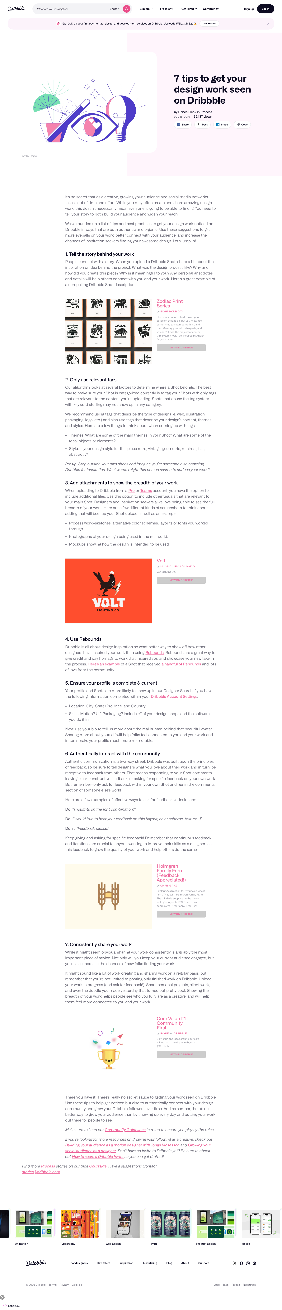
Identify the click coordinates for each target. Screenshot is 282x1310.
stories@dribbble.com (41, 1172)
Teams (146, 490)
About (185, 1263)
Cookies (77, 1284)
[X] (235, 1263)
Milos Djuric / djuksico (177, 566)
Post (205, 124)
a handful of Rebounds (181, 664)
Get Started (209, 23)
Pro (131, 490)
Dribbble (180, 1033)
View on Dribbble (181, 347)
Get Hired (187, 8)
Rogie (33, 155)
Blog (169, 1263)
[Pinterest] (254, 1263)
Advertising (150, 1263)
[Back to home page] (16, 8)
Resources (249, 1284)
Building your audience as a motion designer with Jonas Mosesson (122, 1145)
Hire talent (103, 1263)
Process (206, 112)
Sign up (249, 9)
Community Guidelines (125, 1129)
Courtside (98, 1166)
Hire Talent (165, 8)
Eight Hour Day (171, 311)
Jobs (217, 1284)
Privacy (64, 1284)
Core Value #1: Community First (172, 1023)
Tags (225, 1284)
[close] (268, 24)
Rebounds (154, 652)
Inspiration (126, 1263)
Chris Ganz (168, 885)
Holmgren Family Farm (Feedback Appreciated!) (171, 873)
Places (236, 1284)
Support (203, 1263)
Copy (244, 124)
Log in (266, 8)
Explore (145, 8)
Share (185, 124)
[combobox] (70, 9)
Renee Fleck (187, 112)
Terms (53, 1284)
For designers (79, 1263)
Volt (161, 561)
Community (211, 8)
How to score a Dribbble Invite (98, 1156)
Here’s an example (104, 664)
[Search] (126, 9)
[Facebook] (241, 1263)
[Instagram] (248, 1263)
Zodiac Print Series (170, 303)
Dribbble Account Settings (174, 696)
